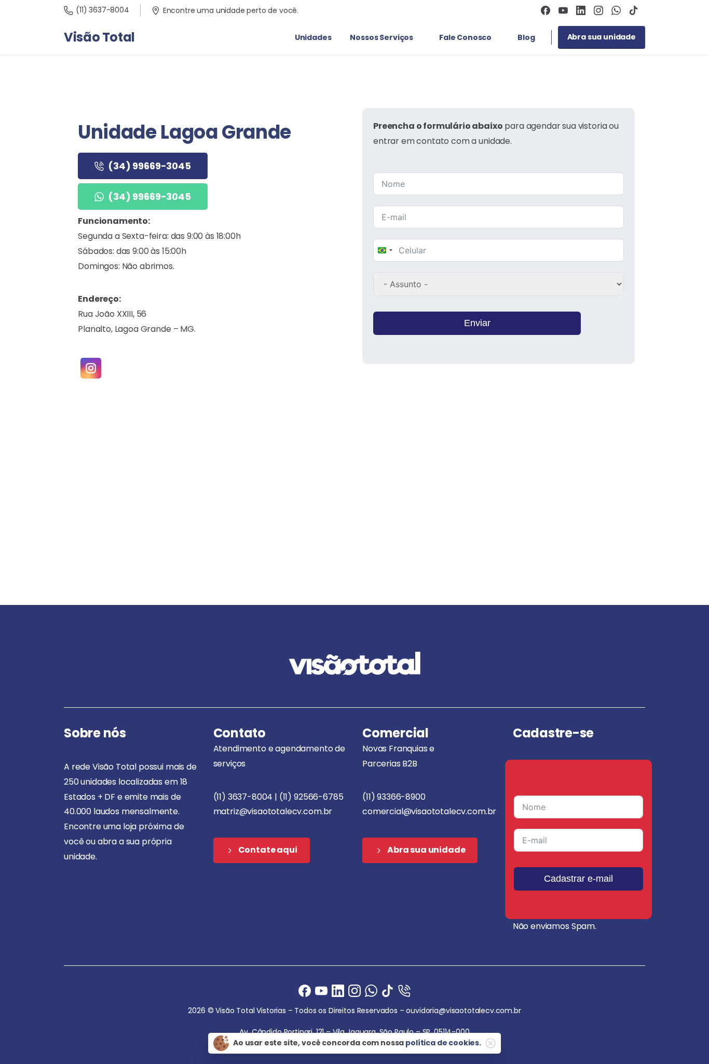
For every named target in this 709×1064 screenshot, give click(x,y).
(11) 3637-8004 (102, 10)
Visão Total (99, 37)
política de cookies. (443, 1043)
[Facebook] (545, 10)
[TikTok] (633, 10)
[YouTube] (563, 10)
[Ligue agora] (321, 990)
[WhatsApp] (616, 10)
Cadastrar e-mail (578, 878)
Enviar (477, 323)
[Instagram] (598, 10)
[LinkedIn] (580, 10)
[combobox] (385, 250)
